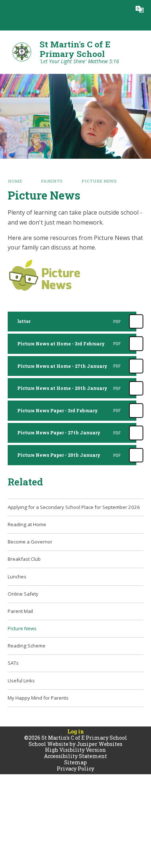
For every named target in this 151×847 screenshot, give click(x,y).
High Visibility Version (75, 749)
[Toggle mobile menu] (9, 9)
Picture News (99, 181)
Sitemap (75, 762)
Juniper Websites (99, 743)
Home (15, 181)
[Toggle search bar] (121, 9)
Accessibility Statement (75, 756)
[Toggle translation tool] (139, 9)
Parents (51, 181)
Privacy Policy (75, 768)
